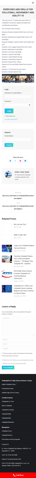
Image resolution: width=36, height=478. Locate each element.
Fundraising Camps (7, 388)
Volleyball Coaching (8, 410)
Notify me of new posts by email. (14, 363)
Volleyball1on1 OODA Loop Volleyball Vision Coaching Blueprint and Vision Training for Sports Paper (24, 289)
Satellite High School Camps (10, 392)
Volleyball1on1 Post (8, 401)
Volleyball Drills (6, 418)
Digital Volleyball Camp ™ (9, 384)
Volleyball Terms (7, 431)
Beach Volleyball (7, 405)
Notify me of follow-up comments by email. (18, 360)
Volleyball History (7, 435)
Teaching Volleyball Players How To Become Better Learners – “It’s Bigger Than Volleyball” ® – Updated (23, 260)
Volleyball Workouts (8, 422)
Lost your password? (11, 119)
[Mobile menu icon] (33, 3)
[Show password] (29, 105)
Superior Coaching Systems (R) (11, 459)
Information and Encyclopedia (11, 439)
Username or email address (13, 93)
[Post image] (7, 227)
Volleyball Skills (6, 414)
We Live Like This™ (20, 224)
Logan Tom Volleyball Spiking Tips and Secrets (24, 247)
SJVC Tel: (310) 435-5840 (9, 455)
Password (8, 101)
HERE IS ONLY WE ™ (20, 235)
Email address (9, 136)
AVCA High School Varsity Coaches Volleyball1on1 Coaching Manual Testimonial (23, 274)
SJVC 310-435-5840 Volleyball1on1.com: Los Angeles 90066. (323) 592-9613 (15, 464)
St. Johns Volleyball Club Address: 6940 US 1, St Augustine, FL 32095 (16, 450)
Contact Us (5, 444)
